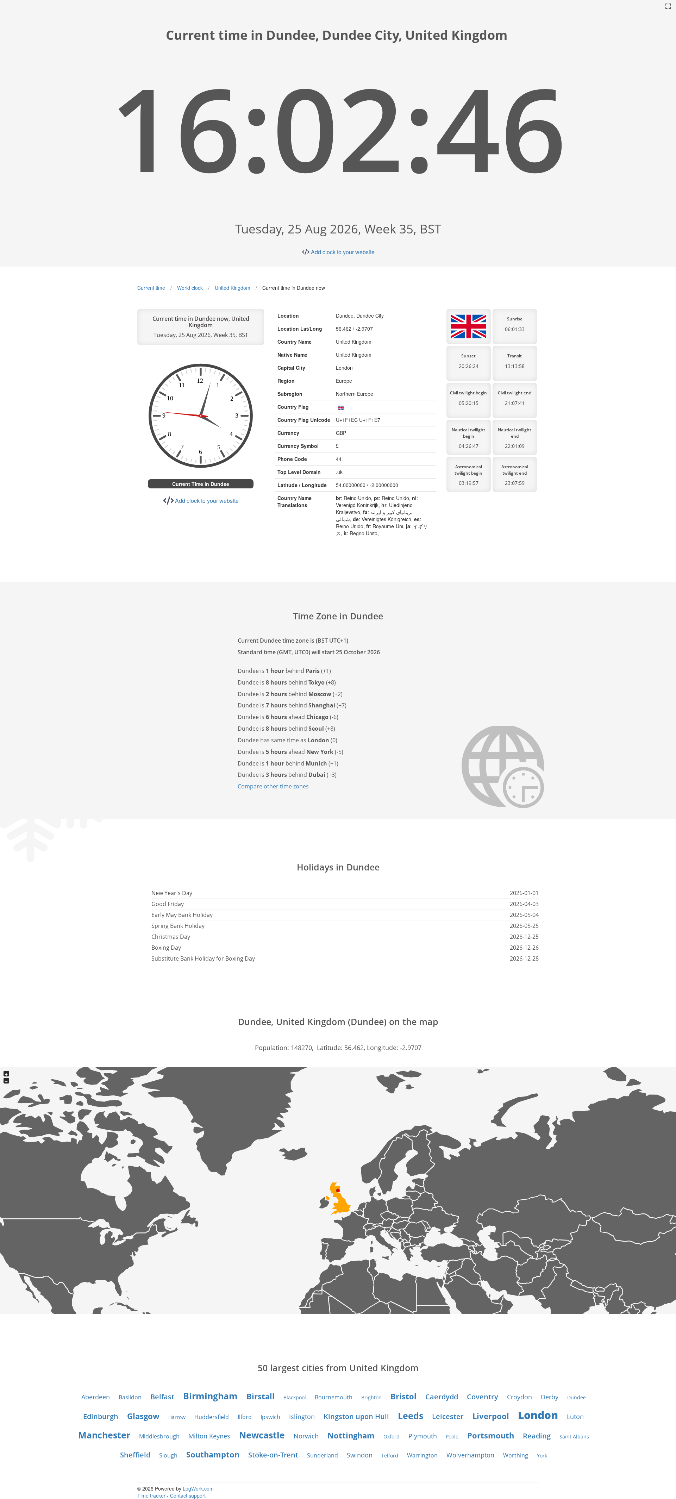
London (538, 1415)
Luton (575, 1416)
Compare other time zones (273, 786)
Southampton (212, 1454)
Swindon (360, 1455)
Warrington (422, 1455)
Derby (549, 1397)
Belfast (162, 1396)
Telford (389, 1455)
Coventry (482, 1396)
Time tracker (151, 1495)
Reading (537, 1436)
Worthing (515, 1455)
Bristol (403, 1396)
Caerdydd (441, 1396)
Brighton (371, 1397)
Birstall (260, 1396)
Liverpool (490, 1416)
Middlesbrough (159, 1436)
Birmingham (210, 1396)
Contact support (188, 1495)
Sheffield (135, 1455)
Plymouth (422, 1436)
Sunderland (322, 1455)
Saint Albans (574, 1436)
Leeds (410, 1416)
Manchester (104, 1435)
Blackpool (294, 1397)
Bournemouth (333, 1397)
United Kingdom (232, 287)
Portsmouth (490, 1435)
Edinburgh (100, 1416)
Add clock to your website (343, 252)
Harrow (177, 1417)
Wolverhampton (470, 1455)
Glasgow (143, 1416)
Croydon (519, 1397)
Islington (302, 1416)
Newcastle (262, 1435)
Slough (168, 1455)
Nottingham (351, 1435)
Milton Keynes (209, 1436)
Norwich (306, 1436)
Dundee (576, 1397)
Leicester (448, 1416)
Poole (452, 1436)
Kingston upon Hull (356, 1416)
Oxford (391, 1436)
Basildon (130, 1397)
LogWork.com (198, 1488)
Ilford (245, 1417)
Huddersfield (211, 1417)
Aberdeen (95, 1397)
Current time (151, 287)
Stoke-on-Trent (273, 1455)
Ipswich (270, 1417)
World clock (190, 287)
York (542, 1455)
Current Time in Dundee (200, 483)
